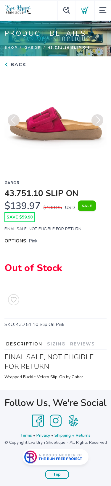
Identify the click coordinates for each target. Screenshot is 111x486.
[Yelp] (73, 421)
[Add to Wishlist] (13, 299)
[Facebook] (38, 421)
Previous (14, 120)
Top (57, 474)
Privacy (43, 435)
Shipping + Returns (72, 435)
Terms (26, 435)
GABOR (32, 47)
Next (97, 120)
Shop (10, 47)
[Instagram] (56, 421)
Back (17, 64)
